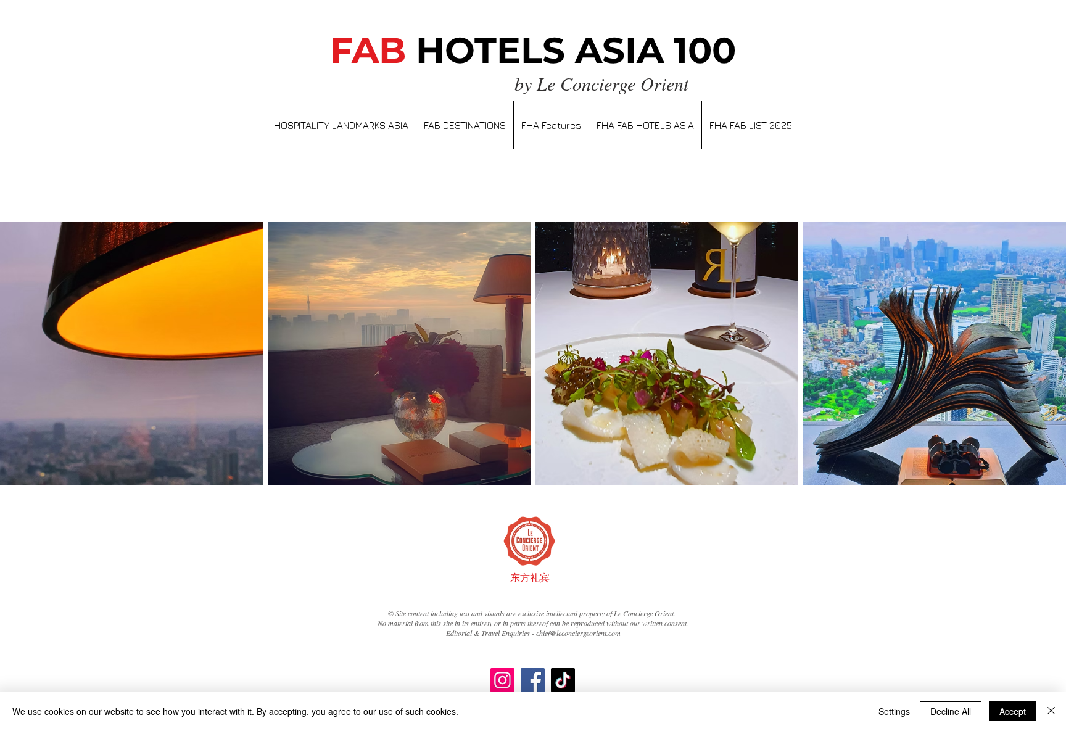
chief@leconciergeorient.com (578, 633)
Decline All (950, 711)
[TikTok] (563, 680)
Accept (1012, 711)
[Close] (1051, 711)
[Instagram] (502, 680)
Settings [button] (894, 711)
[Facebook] (533, 680)
